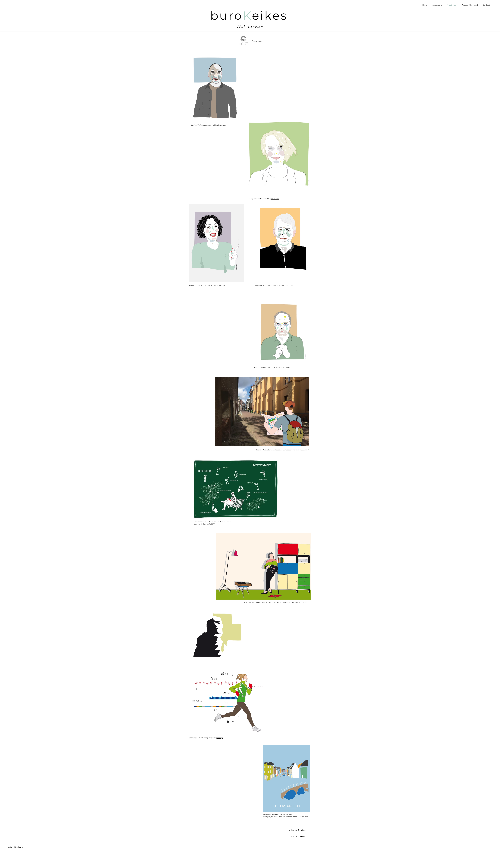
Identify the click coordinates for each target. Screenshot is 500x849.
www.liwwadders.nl (300, 450)
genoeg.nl (219, 738)
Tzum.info (222, 125)
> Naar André (297, 830)
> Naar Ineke (297, 836)
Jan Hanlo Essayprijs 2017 (204, 524)
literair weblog (212, 125)
